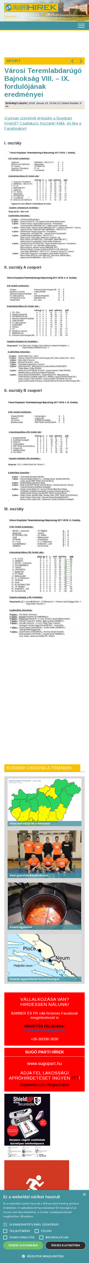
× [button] (84, 1194)
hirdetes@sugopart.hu (44, 1030)
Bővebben (27, 1216)
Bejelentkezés (32, 1085)
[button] (44, 1256)
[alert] (44, 1226)
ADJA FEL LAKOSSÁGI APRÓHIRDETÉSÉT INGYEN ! (44, 1075)
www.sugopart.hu (44, 1063)
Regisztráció (58, 1085)
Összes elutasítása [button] (65, 1245)
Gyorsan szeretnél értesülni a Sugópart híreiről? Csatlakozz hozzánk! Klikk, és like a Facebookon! (42, 123)
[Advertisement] (44, 43)
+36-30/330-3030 (44, 1039)
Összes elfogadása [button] (23, 1245)
